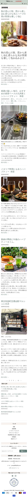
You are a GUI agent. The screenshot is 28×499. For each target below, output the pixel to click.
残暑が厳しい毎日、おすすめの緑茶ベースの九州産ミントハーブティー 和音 (13, 93)
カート (25, 3)
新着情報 (14, 428)
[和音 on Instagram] (15, 476)
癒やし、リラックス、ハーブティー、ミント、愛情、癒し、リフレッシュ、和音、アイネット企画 (14, 101)
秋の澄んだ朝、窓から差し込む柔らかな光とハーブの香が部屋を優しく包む (13, 14)
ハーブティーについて (14, 430)
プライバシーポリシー (14, 432)
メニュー (5, 3)
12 (18, 380)
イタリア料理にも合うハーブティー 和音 (12, 401)
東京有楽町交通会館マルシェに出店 (11, 411)
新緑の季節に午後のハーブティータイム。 (12, 406)
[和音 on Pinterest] (12, 476)
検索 (14, 426)
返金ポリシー (14, 438)
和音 (13, 490)
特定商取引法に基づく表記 (14, 434)
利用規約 (14, 436)
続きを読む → (5, 84)
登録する (23, 451)
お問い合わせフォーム (14, 467)
